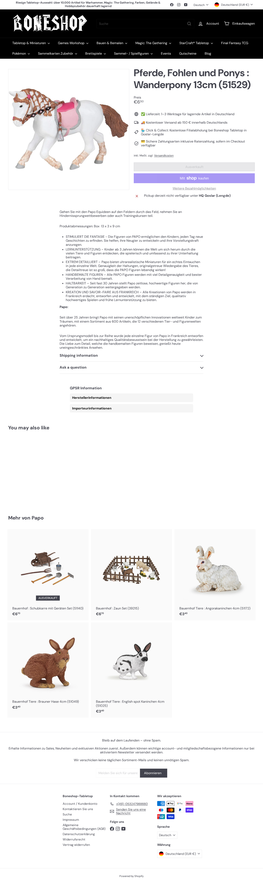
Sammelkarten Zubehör (56, 53)
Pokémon (19, 53)
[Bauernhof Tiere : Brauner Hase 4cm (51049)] (48, 668)
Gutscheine (187, 53)
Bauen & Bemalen (110, 43)
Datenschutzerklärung (79, 834)
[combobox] (145, 23)
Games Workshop (71, 43)
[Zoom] (68, 129)
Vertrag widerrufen (76, 845)
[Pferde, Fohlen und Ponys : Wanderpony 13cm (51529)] (27, 470)
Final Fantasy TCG (234, 43)
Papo (38, 518)
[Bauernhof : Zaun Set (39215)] (131, 575)
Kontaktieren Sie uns (78, 809)
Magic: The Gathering (151, 43)
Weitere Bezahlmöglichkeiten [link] (194, 188)
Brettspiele (94, 53)
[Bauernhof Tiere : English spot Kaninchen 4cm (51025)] (131, 670)
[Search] (189, 23)
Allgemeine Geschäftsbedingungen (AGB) (84, 827)
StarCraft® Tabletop (194, 43)
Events (166, 53)
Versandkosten (164, 155)
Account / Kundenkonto (80, 804)
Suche (67, 814)
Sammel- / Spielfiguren (132, 53)
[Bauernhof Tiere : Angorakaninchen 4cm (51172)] (215, 575)
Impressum (71, 820)
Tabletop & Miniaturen (29, 43)
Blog (208, 53)
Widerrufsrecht (74, 839)
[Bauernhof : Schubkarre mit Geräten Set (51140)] (48, 575)
